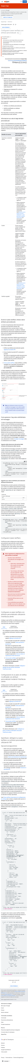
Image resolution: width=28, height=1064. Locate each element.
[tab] (4, 627)
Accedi (24, 1)
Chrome (3, 1045)
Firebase (3, 1047)
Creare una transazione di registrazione (17, 757)
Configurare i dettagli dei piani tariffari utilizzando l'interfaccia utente (14, 667)
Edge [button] (4, 627)
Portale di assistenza (5, 1024)
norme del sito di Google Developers (8, 995)
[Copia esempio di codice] (26, 461)
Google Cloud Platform (6, 1049)
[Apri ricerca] (21, 1)
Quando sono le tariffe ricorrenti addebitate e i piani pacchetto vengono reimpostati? (21, 215)
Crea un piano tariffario (9, 362)
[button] (13, 627)
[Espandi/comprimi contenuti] (10, 37)
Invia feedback (6, 27)
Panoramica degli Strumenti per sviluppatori (10, 1029)
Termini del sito (9, 1057)
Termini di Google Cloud (18, 1057)
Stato (2, 1022)
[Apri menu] (2, 1)
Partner (2, 1010)
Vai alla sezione (17, 60)
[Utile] (14, 24)
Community (3, 1017)
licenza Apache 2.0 (8, 994)
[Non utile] (16, 24)
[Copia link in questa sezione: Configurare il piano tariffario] (22, 538)
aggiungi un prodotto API (10, 349)
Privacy (2, 1057)
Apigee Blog (3, 1034)
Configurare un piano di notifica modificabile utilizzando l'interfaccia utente (13, 730)
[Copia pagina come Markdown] (18, 33)
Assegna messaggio (19, 439)
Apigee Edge (5, 6)
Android (2, 1043)
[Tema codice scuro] (24, 461)
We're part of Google (5, 1005)
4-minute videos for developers (7, 1032)
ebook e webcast (4, 1012)
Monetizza (10, 21)
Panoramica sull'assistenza (7, 1020)
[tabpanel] (14, 650)
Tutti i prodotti (4, 1051)
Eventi (2, 1008)
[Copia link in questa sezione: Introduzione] (11, 67)
